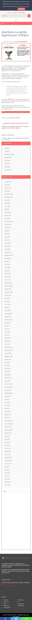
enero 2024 (7, 249)
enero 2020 (7, 381)
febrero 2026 (8, 188)
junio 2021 (7, 329)
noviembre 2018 (9, 423)
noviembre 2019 (9, 387)
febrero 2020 (8, 378)
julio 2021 (7, 325)
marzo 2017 (8, 479)
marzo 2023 (8, 273)
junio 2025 (7, 203)
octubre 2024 (8, 224)
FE (18, 601)
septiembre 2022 (9, 292)
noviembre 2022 (9, 286)
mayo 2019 (7, 405)
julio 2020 (7, 362)
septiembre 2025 (9, 197)
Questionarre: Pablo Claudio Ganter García (15, 123)
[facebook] (4, 589)
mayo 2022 (7, 304)
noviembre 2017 (9, 460)
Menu (2, 23)
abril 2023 (7, 270)
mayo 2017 (7, 473)
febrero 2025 (8, 215)
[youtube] (6, 589)
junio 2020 (7, 365)
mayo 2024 (7, 237)
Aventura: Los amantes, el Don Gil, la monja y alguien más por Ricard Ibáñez (15, 127)
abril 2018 (7, 445)
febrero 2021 (8, 341)
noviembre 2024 (9, 221)
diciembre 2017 (8, 457)
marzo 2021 (8, 338)
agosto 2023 (8, 258)
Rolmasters (7, 166)
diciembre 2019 (8, 384)
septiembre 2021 (9, 319)
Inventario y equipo (9, 154)
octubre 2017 (8, 463)
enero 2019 (7, 417)
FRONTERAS (21, 600)
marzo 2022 (8, 310)
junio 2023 (7, 264)
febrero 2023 (8, 276)
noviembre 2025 (9, 194)
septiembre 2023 (9, 255)
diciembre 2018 (8, 420)
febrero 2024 (8, 246)
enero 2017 (7, 485)
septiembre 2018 (9, 430)
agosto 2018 (8, 433)
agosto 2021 (8, 322)
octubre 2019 (8, 390)
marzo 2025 (8, 212)
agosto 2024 (8, 227)
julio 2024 (7, 230)
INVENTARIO (21, 603)
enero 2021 (7, 344)
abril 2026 (7, 185)
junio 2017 (7, 469)
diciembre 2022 (8, 283)
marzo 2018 (8, 448)
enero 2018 (7, 454)
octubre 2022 (8, 289)
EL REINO (5, 600)
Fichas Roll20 (8, 169)
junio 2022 (7, 301)
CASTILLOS (6, 601)
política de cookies (11, 9)
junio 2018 (7, 439)
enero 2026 (7, 191)
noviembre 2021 (9, 313)
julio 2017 (7, 466)
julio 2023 (7, 261)
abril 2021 (7, 335)
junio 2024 (7, 234)
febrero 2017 (8, 482)
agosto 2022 (8, 295)
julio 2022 (7, 298)
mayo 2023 (7, 267)
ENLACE (10, 99)
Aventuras (11, 118)
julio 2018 (7, 436)
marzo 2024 (8, 243)
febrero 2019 (8, 414)
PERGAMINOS (21, 605)
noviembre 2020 (9, 350)
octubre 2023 (8, 252)
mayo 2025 (7, 206)
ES (10, 12)
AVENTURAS (6, 605)
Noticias (17, 118)
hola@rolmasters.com (8, 586)
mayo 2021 (7, 332)
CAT (8, 12)
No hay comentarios (21, 41)
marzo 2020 (8, 374)
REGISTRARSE (22, 12)
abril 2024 (7, 240)
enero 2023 (7, 280)
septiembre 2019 (9, 393)
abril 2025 (7, 209)
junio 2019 (7, 402)
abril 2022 (7, 307)
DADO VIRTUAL (6, 607)
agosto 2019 (8, 396)
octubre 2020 (8, 353)
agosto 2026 (8, 181)
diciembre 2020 (8, 347)
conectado (18, 138)
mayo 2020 (7, 368)
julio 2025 (7, 200)
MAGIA (4, 603)
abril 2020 (7, 371)
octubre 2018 (8, 427)
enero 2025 (7, 218)
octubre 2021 (8, 316)
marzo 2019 (8, 411)
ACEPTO (21, 9)
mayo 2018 (7, 442)
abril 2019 (7, 408)
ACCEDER (15, 12)
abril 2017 (7, 476)
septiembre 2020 (9, 356)
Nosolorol (7, 163)
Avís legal (16, 616)
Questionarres (8, 157)
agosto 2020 (8, 359)
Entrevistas (7, 160)
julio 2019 (7, 399)
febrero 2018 (8, 451)
